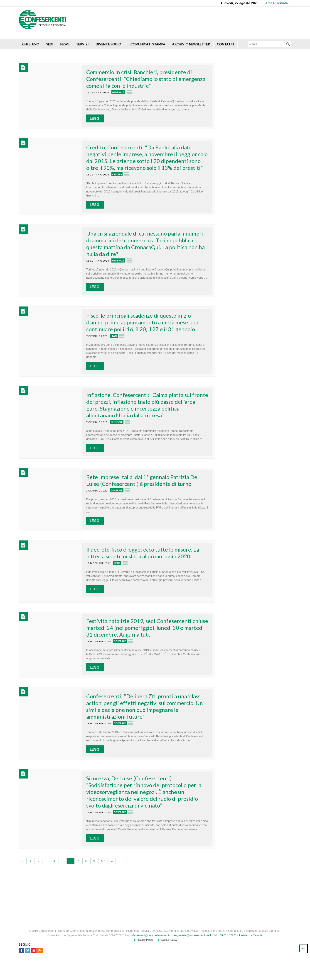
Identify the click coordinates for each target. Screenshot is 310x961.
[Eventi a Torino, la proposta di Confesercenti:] (231, 372)
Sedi (49, 44)
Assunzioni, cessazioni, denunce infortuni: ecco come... (262, 344)
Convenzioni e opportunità (250, 118)
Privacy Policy (145, 940)
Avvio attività (240, 60)
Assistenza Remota (251, 935)
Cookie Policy (168, 940)
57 (103, 861)
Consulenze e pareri (246, 102)
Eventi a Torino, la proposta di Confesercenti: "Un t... (260, 368)
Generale (118, 92)
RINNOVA (274, 227)
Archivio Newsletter (191, 44)
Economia (249, 402)
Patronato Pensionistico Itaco (252, 110)
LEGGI (95, 118)
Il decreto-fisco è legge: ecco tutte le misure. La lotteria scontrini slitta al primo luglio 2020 (142, 553)
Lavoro (247, 354)
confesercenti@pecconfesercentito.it (150, 935)
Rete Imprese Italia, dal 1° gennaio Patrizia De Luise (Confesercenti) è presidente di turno (141, 480)
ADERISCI (240, 227)
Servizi (82, 44)
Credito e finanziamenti (248, 76)
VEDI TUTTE (257, 412)
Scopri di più (277, 29)
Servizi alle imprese (245, 68)
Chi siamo (30, 44)
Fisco (114, 335)
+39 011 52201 (227, 935)
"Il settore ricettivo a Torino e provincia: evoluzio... (266, 392)
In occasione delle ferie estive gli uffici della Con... (265, 319)
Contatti (225, 44)
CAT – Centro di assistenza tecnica (257, 127)
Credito (117, 174)
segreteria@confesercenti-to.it (192, 935)
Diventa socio (108, 44)
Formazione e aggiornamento (252, 93)
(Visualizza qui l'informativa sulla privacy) (251, 284)
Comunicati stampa (147, 44)
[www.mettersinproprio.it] (155, 884)
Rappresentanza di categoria (252, 85)
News (64, 44)
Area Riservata (276, 3)
